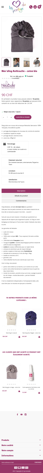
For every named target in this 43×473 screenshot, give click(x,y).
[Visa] (15, 467)
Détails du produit (21, 196)
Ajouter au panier (22, 117)
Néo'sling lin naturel (11, 333)
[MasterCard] (19, 467)
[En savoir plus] (13, 343)
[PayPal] (23, 467)
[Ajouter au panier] (19, 336)
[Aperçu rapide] (10, 343)
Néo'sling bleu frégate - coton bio (31, 333)
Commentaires (21, 201)
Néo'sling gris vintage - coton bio (11, 387)
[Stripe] (26, 467)
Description (21, 191)
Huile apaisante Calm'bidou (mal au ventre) (31, 388)
